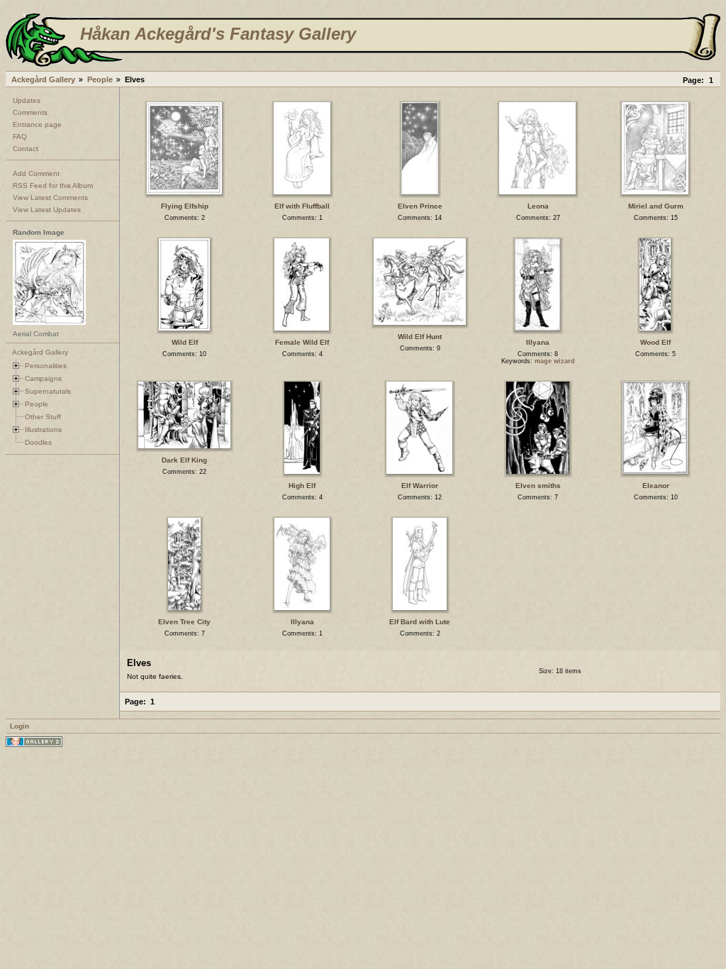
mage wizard (555, 361)
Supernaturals (48, 391)
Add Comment (36, 173)
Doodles (38, 442)
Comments (30, 112)
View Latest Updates (47, 210)
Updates (26, 100)
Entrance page (37, 124)
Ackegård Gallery (43, 79)
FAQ (20, 136)
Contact (25, 149)
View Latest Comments (50, 197)
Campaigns (43, 378)
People (100, 79)
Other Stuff (43, 417)
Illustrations (43, 429)
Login (19, 726)
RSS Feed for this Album (53, 185)
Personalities (46, 366)
